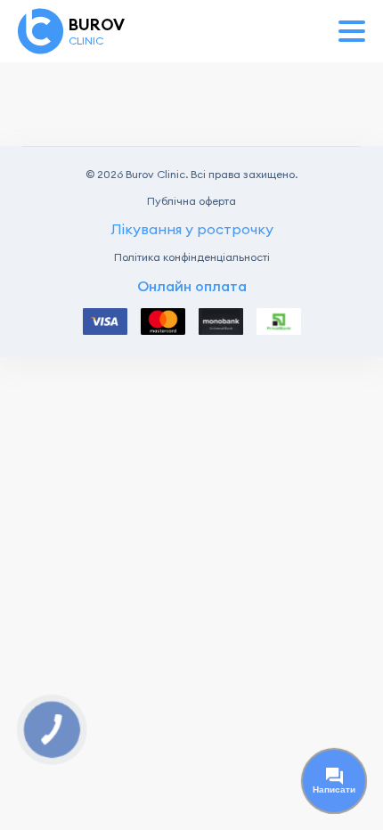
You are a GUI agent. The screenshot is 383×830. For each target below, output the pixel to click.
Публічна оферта (191, 201)
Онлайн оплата (192, 286)
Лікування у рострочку (191, 229)
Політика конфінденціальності (192, 257)
